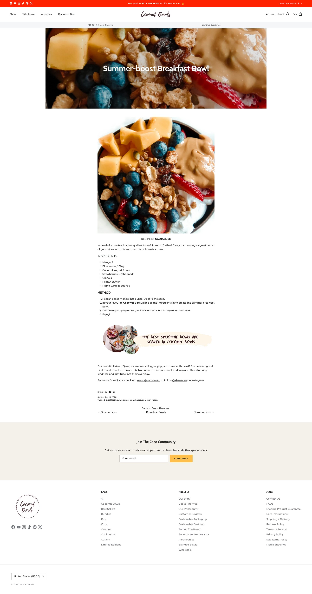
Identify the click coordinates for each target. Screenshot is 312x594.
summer (146, 400)
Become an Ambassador (194, 534)
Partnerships (186, 539)
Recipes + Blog (67, 14)
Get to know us (188, 503)
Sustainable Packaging (193, 519)
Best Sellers (108, 508)
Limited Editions (111, 544)
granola (125, 400)
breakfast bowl (113, 400)
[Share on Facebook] (110, 392)
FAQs (269, 503)
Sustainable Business (192, 524)
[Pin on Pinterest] (114, 392)
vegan (155, 400)
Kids (103, 519)
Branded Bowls (188, 544)
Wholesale (28, 14)
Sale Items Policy (276, 539)
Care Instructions (277, 513)
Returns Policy (275, 524)
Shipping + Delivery (278, 519)
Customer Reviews (190, 513)
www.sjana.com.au (148, 380)
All (102, 498)
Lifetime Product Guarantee (283, 508)
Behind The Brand (190, 529)
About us (46, 14)
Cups (104, 524)
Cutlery (105, 539)
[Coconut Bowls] (156, 14)
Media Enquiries (276, 544)
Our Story (184, 498)
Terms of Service (276, 529)
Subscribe (181, 458)
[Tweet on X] (106, 392)
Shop (13, 14)
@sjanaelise (179, 380)
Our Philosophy (188, 508)
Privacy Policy (274, 534)
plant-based (135, 400)
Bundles (106, 513)
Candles (106, 529)
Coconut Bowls (110, 503)
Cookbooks (108, 534)
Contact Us (273, 498)
